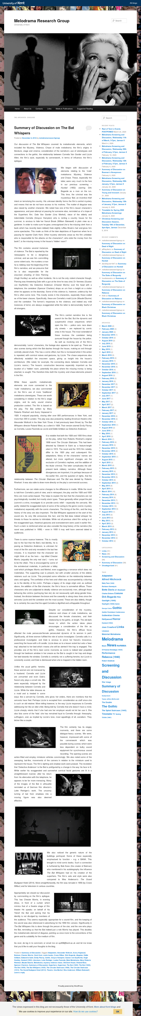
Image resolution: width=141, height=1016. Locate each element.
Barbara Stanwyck (109, 586)
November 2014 (108, 477)
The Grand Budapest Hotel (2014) (33, 970)
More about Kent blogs (105, 1007)
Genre (117, 604)
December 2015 (108, 448)
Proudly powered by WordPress (70, 986)
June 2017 (106, 398)
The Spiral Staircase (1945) (114, 710)
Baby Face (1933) (108, 583)
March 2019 (107, 355)
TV (114, 714)
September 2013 (109, 509)
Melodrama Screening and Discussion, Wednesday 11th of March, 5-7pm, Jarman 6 (114, 137)
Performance (108, 653)
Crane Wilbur (59, 955)
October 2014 (107, 480)
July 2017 (106, 395)
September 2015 (109, 456)
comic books (48, 955)
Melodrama (38, 962)
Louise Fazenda (59, 960)
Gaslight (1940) (109, 600)
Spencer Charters (21, 965)
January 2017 (107, 413)
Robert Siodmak (108, 660)
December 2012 (108, 535)
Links (49, 108)
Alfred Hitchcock (111, 579)
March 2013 (107, 526)
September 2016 (109, 424)
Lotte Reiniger (46, 960)
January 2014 (107, 497)
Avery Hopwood (79, 952)
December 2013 (108, 500)
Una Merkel (58, 970)
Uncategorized (108, 565)
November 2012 (108, 538)
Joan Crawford (109, 627)
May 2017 (106, 401)
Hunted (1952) (26, 960)
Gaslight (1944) (108, 604)
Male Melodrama (72, 960)
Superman (62, 965)
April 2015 (106, 462)
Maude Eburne (27, 962)
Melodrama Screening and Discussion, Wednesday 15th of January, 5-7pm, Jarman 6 (114, 201)
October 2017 (107, 390)
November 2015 (108, 451)
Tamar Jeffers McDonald (110, 699)
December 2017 (108, 384)
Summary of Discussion (31, 952)
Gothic (47, 957)
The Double (107, 702)
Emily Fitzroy (39, 957)
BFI (116, 590)
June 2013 (106, 517)
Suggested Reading (85, 108)
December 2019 (108, 334)
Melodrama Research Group (41, 20)
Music (104, 645)
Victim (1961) (106, 717)
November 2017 (108, 387)
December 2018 (108, 363)
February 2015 (108, 468)
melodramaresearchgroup (49, 138)
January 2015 (107, 471)
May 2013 (106, 520)
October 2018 (107, 369)
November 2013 (108, 503)
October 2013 (107, 506)
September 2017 (109, 392)
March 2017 (107, 407)
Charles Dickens (108, 593)
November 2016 (108, 419)
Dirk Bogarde (70, 955)
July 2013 (106, 514)
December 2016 (108, 416)
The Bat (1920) (72, 965)
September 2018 (109, 372)
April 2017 (106, 404)
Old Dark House (69, 962)
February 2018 (108, 378)
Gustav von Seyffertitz (74, 957)
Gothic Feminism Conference (113, 612)
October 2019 (107, 337)
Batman (17, 955)
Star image (106, 682)
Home (17, 108)
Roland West (81, 962)
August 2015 (107, 459)
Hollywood (107, 619)
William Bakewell (82, 970)
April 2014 (106, 488)
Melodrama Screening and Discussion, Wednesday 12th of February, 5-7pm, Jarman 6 (114, 160)
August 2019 (107, 340)
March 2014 (107, 491)
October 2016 (107, 421)
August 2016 (107, 427)
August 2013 (107, 511)
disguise (79, 955)
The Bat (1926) (84, 965)
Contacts (39, 108)
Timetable (107, 713)
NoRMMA (121, 645)
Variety (118, 714)
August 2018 (107, 375)
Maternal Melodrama (111, 634)
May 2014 (106, 485)
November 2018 (108, 366)
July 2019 (106, 343)
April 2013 (106, 523)
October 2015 (107, 453)
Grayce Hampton (57, 957)
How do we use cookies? (85, 1011)
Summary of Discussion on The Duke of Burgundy (114, 281)
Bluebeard (121, 590)
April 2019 (106, 352)
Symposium (106, 696)
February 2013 (108, 529)
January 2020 (107, 332)
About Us (27, 108)
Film (119, 596)
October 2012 (107, 541)
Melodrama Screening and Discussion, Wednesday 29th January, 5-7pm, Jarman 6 (114, 181)
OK (117, 1011)
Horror (116, 619)
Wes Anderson (69, 970)
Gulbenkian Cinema (111, 615)
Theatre (50, 970)
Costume (118, 593)
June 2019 (106, 346)
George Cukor (107, 608)
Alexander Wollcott (64, 952)
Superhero (53, 965)
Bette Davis (108, 589)
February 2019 (108, 358)
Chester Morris (27, 955)
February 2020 (108, 329)
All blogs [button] (133, 3)
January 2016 (107, 445)
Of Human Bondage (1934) (112, 649)
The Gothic (109, 706)
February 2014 (108, 494)
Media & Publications (64, 108)
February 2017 (108, 410)
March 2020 (107, 326)
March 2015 (107, 465)
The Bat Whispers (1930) (36, 967)
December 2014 (108, 474)
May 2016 (106, 433)
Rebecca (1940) (111, 657)
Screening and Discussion (113, 556)
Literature (37, 960)
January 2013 (107, 532)
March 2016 (107, 439)
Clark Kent (38, 955)
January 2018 (107, 381)
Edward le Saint (27, 957)
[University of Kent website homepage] (14, 3)
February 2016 (108, 442)
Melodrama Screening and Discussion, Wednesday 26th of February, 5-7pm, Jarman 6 (114, 149)
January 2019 (107, 361)
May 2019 (106, 349)
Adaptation (52, 952)
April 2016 (106, 436)
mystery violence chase (53, 962)
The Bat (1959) (20, 967)
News (104, 553)
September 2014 (109, 482)
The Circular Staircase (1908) (58, 967)
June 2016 (106, 430)
